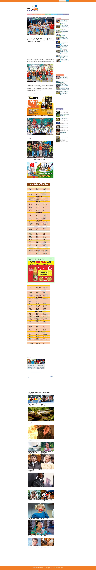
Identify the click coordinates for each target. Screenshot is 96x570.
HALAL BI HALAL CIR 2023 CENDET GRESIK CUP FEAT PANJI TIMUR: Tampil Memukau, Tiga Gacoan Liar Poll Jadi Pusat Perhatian (40, 367)
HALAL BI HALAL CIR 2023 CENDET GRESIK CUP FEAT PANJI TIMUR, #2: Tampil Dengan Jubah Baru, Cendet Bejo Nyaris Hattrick (31, 367)
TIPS (54, 14)
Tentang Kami (52, 567)
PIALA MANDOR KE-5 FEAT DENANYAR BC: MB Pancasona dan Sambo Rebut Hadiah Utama (64, 38)
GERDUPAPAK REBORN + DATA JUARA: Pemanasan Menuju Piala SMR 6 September (64, 35)
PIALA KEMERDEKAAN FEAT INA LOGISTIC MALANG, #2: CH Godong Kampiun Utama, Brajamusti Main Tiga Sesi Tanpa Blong (64, 47)
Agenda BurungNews (46, 567)
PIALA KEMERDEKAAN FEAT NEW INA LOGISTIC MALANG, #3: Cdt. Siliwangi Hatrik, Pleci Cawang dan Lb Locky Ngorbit (64, 42)
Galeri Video (41, 567)
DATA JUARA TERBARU (60, 74)
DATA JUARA (36, 14)
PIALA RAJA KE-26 (62, 139)
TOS (49, 567)
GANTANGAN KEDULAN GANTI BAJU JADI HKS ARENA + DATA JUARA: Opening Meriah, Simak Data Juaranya (64, 56)
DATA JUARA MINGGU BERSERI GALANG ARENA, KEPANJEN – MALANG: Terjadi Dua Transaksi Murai (64, 77)
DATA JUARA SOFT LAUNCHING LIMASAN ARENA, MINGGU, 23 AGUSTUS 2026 (64, 82)
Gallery (60, 567)
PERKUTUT (59, 14)
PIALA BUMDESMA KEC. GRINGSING (63, 133)
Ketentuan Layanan (56, 567)
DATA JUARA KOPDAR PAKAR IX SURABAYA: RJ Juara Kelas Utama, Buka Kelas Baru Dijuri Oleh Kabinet (64, 60)
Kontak (62, 567)
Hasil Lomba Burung (35, 567)
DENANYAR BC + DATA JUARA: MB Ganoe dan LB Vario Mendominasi (64, 31)
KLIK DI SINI (36, 93)
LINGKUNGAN (66, 14)
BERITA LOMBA (30, 14)
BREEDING (48, 14)
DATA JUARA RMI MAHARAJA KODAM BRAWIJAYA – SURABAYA (64, 85)
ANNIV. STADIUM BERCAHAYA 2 (64, 136)
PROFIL (42, 14)
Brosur (39, 567)
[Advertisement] (54, 7)
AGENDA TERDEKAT (59, 109)
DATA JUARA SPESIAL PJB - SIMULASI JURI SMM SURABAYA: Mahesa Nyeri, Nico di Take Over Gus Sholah (64, 51)
